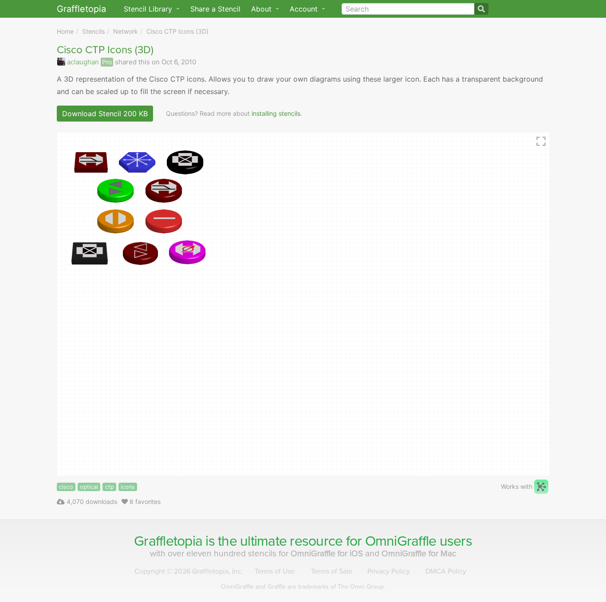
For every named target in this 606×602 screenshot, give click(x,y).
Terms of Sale (331, 571)
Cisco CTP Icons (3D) (177, 31)
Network (125, 31)
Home (65, 31)
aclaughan (83, 62)
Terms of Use (275, 571)
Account (305, 8)
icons (128, 487)
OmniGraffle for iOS (328, 553)
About (262, 8)
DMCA (445, 571)
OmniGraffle (401, 541)
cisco (66, 487)
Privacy (388, 571)
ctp (109, 487)
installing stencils (276, 113)
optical (89, 487)
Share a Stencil (215, 8)
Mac (419, 553)
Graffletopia (81, 9)
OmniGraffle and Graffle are (303, 586)
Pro (107, 62)
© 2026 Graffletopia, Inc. (188, 571)
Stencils (93, 31)
